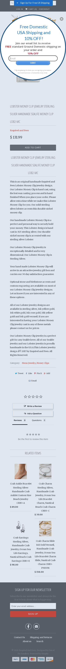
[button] (61, 19)
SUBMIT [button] (33, 62)
